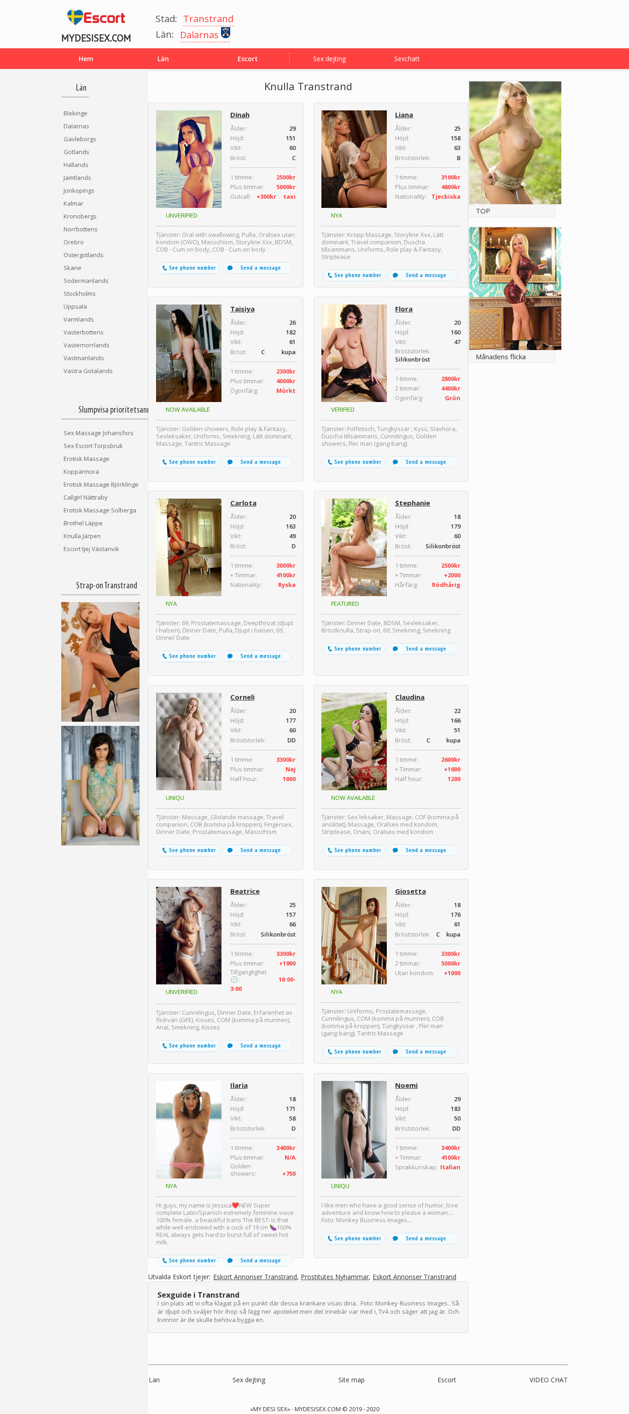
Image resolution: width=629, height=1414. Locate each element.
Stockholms (80, 293)
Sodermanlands (86, 280)
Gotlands (76, 152)
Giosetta (410, 891)
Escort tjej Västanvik (91, 549)
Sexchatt (407, 58)
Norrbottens (81, 229)
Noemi (406, 1085)
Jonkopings (79, 190)
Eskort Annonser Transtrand (255, 1277)
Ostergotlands (84, 255)
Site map (351, 1379)
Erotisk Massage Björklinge (101, 484)
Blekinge (75, 113)
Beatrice (245, 891)
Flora (404, 309)
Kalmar (73, 203)
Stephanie (412, 503)
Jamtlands (77, 177)
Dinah (240, 114)
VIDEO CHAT (549, 1379)
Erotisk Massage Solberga (100, 510)
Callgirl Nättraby (86, 497)
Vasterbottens (84, 332)
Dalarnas (76, 126)
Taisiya (242, 309)
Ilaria (239, 1085)
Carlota (243, 503)
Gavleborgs (80, 139)
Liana (404, 114)
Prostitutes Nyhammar (335, 1277)
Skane (73, 268)
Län (154, 1379)
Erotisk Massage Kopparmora (87, 465)
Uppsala (75, 306)
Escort (446, 1379)
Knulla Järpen (82, 536)
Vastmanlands (84, 358)
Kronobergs (80, 216)
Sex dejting (329, 58)
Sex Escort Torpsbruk (93, 446)
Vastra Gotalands (88, 371)
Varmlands (79, 319)
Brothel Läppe (83, 523)
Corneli (242, 697)
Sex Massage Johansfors (99, 433)
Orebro (74, 242)
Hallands (76, 165)
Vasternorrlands (87, 345)
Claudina (410, 697)
